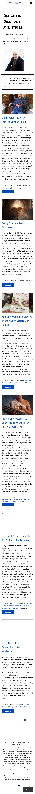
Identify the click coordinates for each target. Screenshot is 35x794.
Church (3, 187)
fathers (3, 188)
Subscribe (28, 790)
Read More (8, 192)
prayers (12, 607)
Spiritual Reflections (17, 187)
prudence (11, 706)
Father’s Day (30, 187)
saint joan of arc (19, 607)
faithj (25, 499)
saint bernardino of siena (20, 706)
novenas (8, 607)
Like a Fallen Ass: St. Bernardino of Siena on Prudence (13, 647)
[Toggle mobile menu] (31, 3)
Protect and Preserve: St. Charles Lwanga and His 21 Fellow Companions (15, 422)
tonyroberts (6, 185)
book (30, 185)
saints (3, 501)
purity (31, 499)
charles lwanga (19, 499)
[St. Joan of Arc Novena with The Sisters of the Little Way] (17, 522)
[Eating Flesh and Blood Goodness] (17, 209)
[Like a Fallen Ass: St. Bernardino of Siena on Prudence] (17, 629)
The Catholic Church (14, 608)
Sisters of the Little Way (16, 605)
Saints (10, 382)
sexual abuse (8, 384)
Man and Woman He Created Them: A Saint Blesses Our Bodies (17, 320)
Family (10, 187)
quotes (27, 704)
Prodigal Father (9, 188)
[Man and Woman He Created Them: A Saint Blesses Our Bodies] (17, 303)
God (28, 499)
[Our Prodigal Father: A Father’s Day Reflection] (17, 104)
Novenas (4, 605)
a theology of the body (21, 382)
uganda (14, 501)
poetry (26, 280)
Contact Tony (20, 744)
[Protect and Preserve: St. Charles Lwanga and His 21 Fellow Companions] (17, 405)
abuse (26, 185)
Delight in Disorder (9, 742)
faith (7, 187)
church (3, 607)
